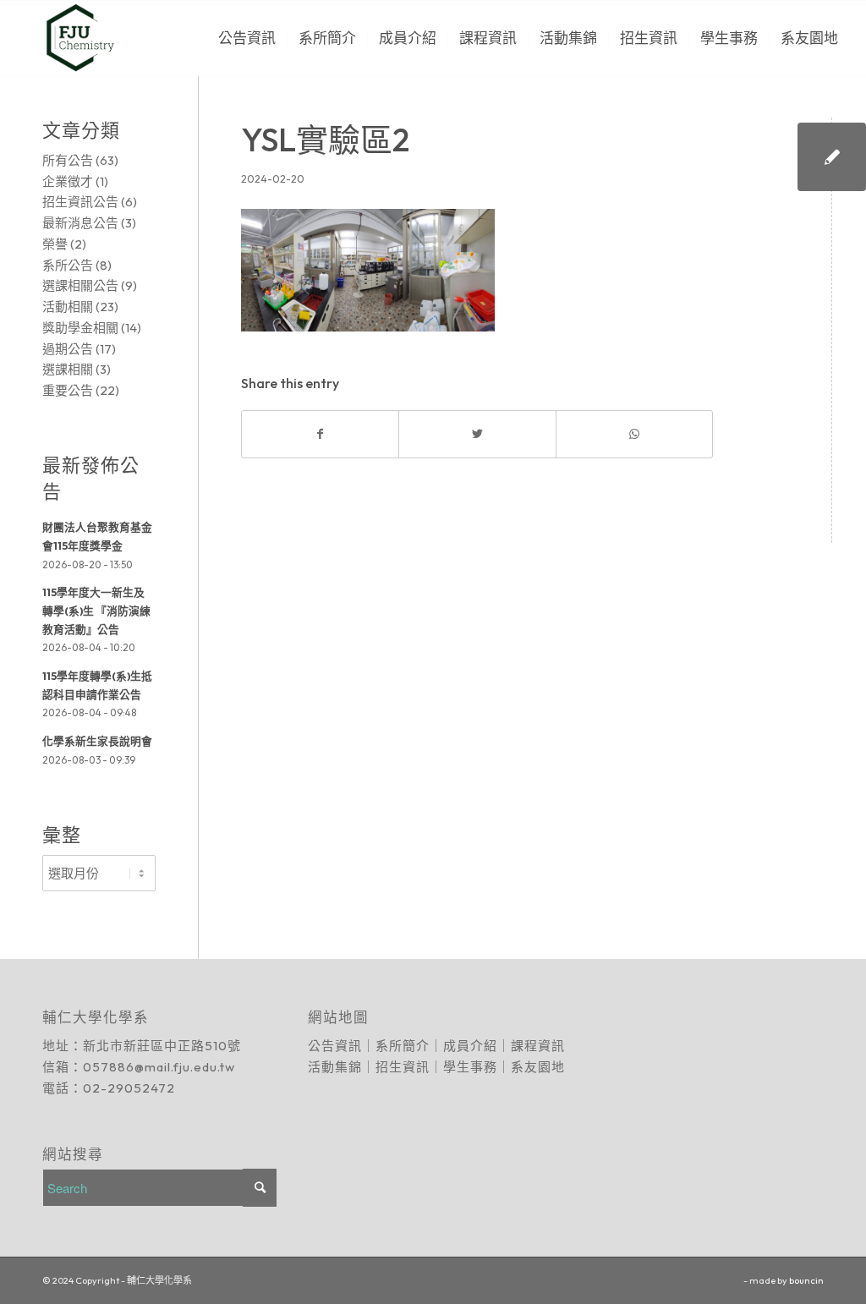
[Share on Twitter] (477, 434)
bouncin (806, 1280)
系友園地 (538, 1067)
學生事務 (470, 1067)
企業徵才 (67, 181)
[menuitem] (247, 38)
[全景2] (831, 157)
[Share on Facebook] (320, 434)
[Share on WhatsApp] (634, 434)
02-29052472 (129, 1088)
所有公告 (67, 160)
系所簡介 (402, 1046)
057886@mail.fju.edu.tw (159, 1067)
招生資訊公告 (80, 202)
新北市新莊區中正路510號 (162, 1046)
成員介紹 (470, 1046)
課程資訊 (538, 1046)
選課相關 (67, 369)
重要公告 (67, 390)
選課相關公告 (80, 285)
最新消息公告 (80, 223)
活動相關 (67, 307)
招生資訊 (402, 1067)
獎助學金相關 (80, 328)
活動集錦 (335, 1067)
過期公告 (67, 349)
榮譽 (55, 244)
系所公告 (67, 265)
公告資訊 (335, 1046)
